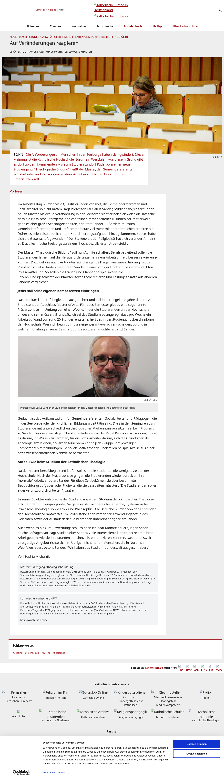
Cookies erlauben (197, 744)
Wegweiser (79, 26)
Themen (55, 26)
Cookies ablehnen (196, 753)
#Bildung (17, 652)
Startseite (40, 9)
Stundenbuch (133, 26)
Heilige (157, 26)
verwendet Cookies (54, 772)
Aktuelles (52, 9)
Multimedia (105, 26)
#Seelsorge (59, 652)
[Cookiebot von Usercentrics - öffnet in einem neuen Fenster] (21, 772)
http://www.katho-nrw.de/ (34, 619)
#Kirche (46, 652)
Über (185, 26)
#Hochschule (32, 652)
